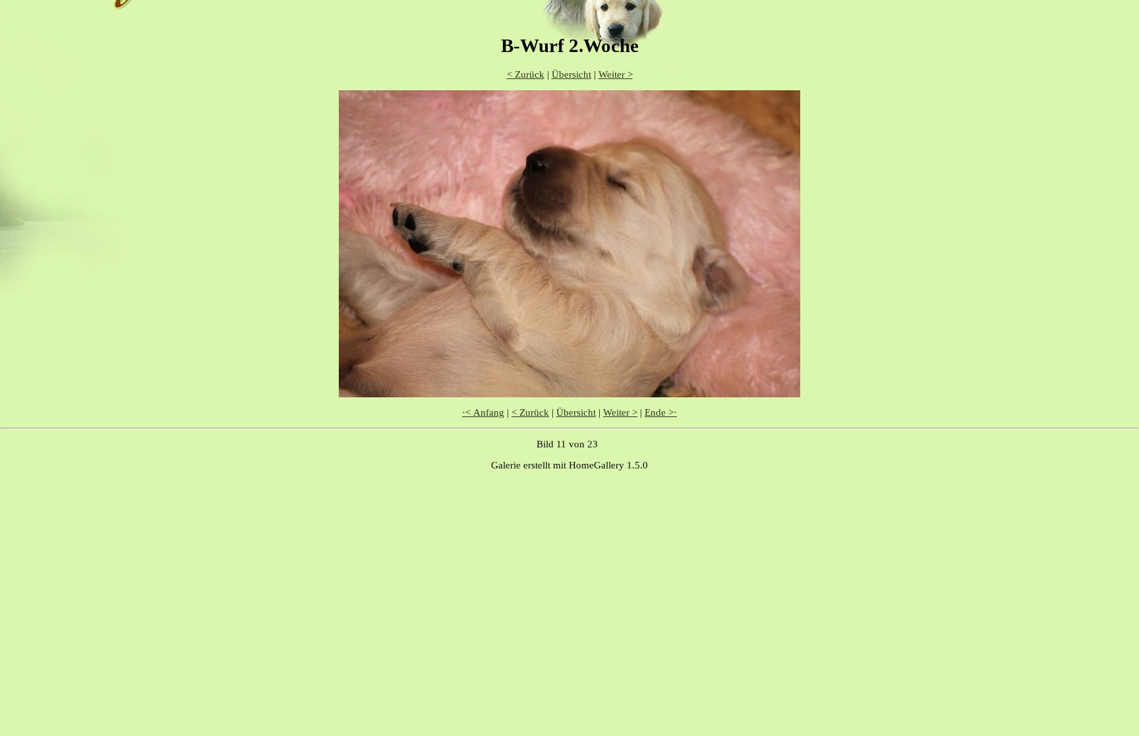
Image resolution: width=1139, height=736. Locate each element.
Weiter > (616, 74)
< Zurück (525, 74)
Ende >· (661, 412)
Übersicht (571, 74)
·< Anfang (483, 412)
